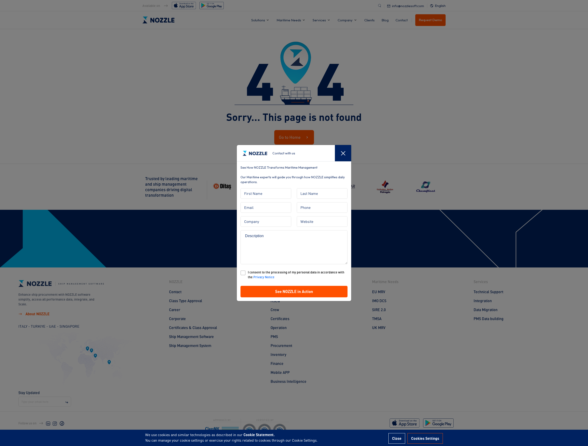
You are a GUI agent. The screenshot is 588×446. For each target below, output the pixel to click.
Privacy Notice (263, 277)
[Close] (343, 153)
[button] (294, 291)
